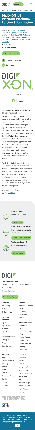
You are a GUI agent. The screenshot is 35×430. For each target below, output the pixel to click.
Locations (22, 379)
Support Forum (24, 337)
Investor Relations (25, 373)
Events (4, 369)
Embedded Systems (25, 306)
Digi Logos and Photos (7, 365)
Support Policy (23, 340)
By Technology (7, 312)
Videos (4, 382)
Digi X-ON (5, 331)
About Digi (22, 357)
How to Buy (6, 373)
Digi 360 (4, 322)
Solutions (5, 303)
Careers (21, 364)
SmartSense (6, 346)
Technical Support (25, 322)
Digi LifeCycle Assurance (6, 327)
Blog (3, 357)
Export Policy (23, 370)
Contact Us (18, 4)
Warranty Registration (22, 347)
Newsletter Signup (10, 297)
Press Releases (23, 389)
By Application (7, 309)
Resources (5, 354)
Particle (4, 343)
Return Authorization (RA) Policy (25, 331)
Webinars (5, 385)
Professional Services (23, 316)
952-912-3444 (7, 288)
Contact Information (10, 281)
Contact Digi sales (8, 291)
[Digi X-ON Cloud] (20, 100)
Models (26, 10)
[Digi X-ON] (14, 100)
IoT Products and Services (14, 10)
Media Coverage (24, 382)
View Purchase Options (10, 53)
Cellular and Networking (22, 310)
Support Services (24, 343)
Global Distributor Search (21, 238)
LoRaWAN (11, 193)
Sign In (4, 379)
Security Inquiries (24, 284)
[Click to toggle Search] (27, 4)
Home (3, 10)
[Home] (6, 4)
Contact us (10, 65)
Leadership (22, 376)
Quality (21, 392)
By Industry (6, 306)
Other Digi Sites (24, 386)
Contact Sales (17, 222)
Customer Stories (8, 360)
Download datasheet (13, 60)
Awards (21, 360)
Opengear (5, 340)
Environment (23, 367)
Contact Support (18, 253)
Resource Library (8, 376)
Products (21, 303)
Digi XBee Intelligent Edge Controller (16, 40)
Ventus (4, 349)
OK (17, 426)
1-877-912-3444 (7, 284)
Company (22, 354)
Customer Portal (24, 325)
